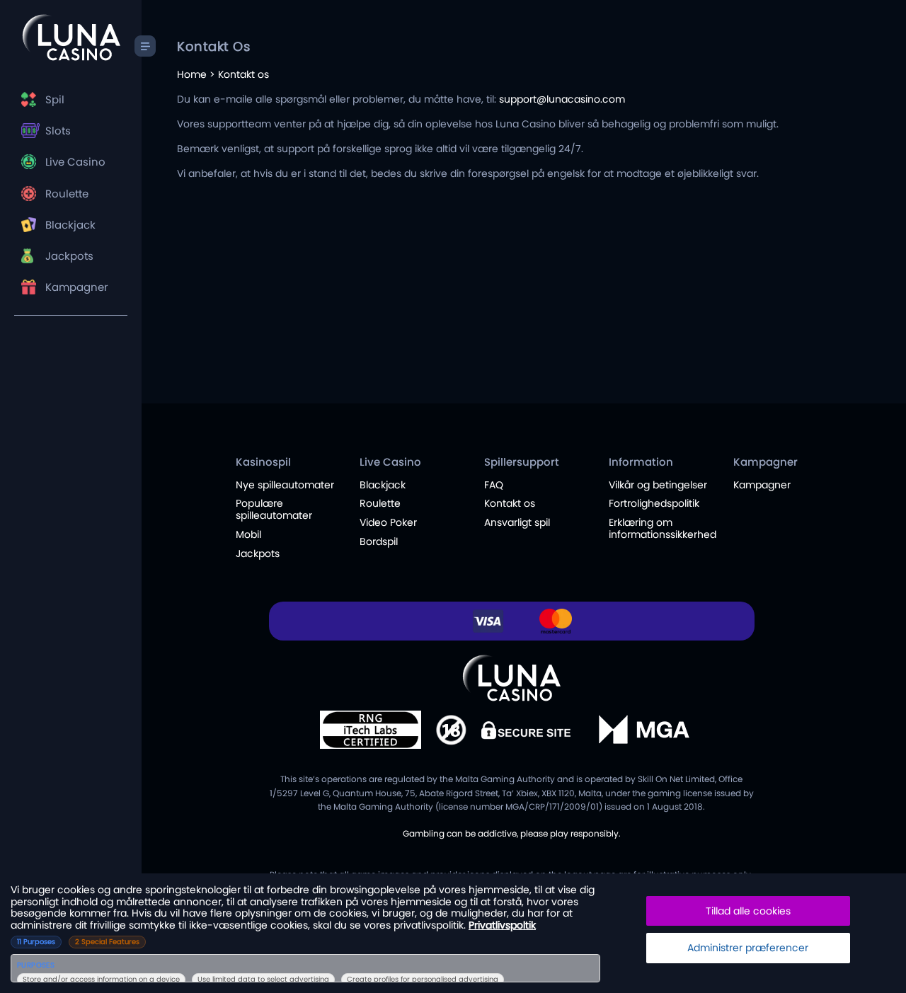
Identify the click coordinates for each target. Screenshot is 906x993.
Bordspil (379, 541)
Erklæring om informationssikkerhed (662, 528)
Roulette (66, 193)
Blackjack (70, 224)
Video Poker (388, 522)
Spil (54, 99)
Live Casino (75, 161)
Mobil (248, 534)
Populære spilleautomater (274, 509)
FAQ (493, 485)
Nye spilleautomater (285, 485)
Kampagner (76, 287)
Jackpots (69, 255)
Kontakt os (509, 503)
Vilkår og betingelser (658, 485)
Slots (58, 130)
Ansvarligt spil (517, 522)
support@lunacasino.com (562, 99)
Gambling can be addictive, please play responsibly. (512, 833)
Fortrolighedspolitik (654, 503)
